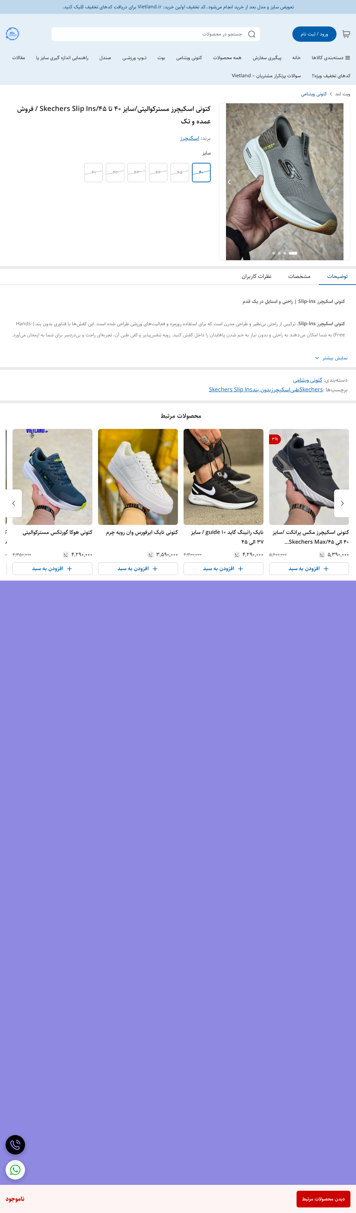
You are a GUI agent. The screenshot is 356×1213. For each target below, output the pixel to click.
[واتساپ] (15, 1170)
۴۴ (158, 172)
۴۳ (137, 172)
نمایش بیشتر (335, 358)
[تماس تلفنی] (15, 1145)
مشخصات (299, 276)
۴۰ (201, 172)
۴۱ (93, 172)
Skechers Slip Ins (230, 389)
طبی (294, 389)
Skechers (311, 389)
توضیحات (337, 276)
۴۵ (180, 172)
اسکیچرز (189, 138)
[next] (13, 503)
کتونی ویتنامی (314, 93)
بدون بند (261, 389)
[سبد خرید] (346, 34)
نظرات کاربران (257, 276)
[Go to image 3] (279, 253)
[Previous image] (229, 182)
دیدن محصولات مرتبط (323, 1199)
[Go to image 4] (273, 253)
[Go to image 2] (284, 253)
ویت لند (342, 93)
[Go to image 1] (293, 253)
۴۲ (115, 172)
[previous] (342, 503)
